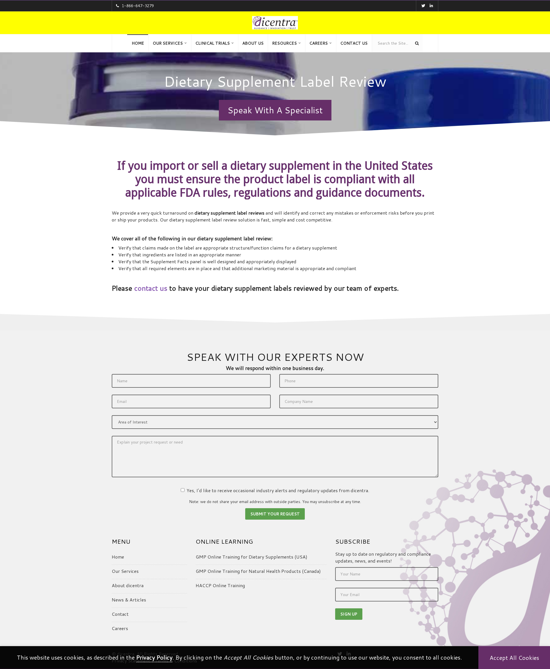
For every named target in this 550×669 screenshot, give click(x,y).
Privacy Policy (154, 657)
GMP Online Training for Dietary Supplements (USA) (251, 556)
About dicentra (128, 585)
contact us (150, 288)
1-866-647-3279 (138, 5)
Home (118, 556)
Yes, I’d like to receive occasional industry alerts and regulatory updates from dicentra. (277, 490)
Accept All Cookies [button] (514, 658)
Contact (120, 614)
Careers (120, 628)
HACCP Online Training (220, 585)
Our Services (125, 571)
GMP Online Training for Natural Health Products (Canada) (258, 571)
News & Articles (129, 599)
